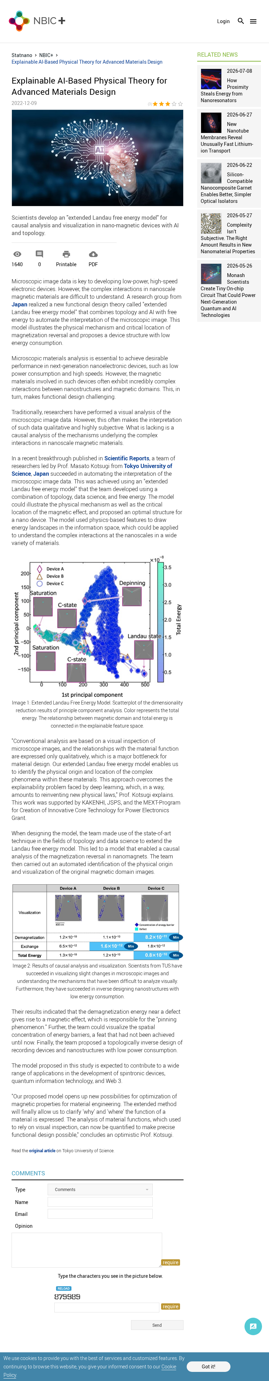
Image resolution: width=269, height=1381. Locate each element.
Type (20, 1189)
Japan (19, 304)
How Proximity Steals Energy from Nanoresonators (224, 90)
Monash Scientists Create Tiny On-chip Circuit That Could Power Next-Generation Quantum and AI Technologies (228, 295)
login (223, 21)
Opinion (24, 1226)
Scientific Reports (126, 458)
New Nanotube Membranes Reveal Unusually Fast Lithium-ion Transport (227, 137)
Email (21, 1214)
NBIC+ (46, 55)
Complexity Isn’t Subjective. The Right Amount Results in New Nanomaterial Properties (228, 238)
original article (42, 1150)
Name (21, 1202)
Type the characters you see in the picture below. (110, 1276)
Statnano (22, 55)
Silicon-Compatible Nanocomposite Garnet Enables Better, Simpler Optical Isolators (227, 187)
